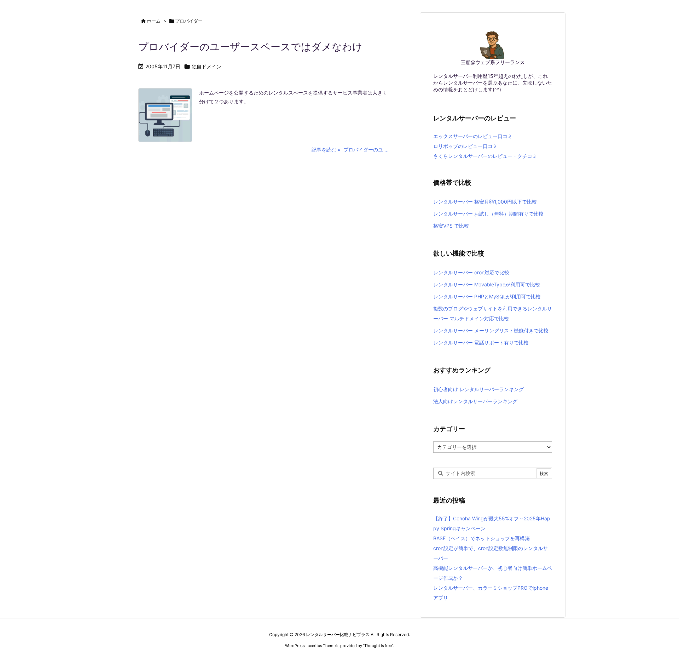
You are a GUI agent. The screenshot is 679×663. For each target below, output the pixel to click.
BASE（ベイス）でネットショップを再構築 (481, 538)
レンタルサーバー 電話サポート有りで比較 (481, 342)
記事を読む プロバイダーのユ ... (350, 150)
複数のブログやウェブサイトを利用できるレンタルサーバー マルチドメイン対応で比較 (492, 313)
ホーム (154, 21)
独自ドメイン (206, 66)
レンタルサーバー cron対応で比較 (471, 272)
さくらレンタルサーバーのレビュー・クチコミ (485, 156)
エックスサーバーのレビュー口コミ (472, 136)
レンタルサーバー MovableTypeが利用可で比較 (486, 284)
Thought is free (378, 645)
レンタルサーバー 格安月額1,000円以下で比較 (485, 202)
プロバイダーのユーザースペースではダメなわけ (250, 47)
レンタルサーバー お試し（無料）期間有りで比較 (488, 214)
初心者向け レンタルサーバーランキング (478, 389)
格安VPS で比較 (451, 226)
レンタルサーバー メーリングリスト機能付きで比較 (491, 330)
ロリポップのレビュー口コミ (465, 146)
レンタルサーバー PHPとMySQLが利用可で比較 (487, 296)
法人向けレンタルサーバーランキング (475, 401)
